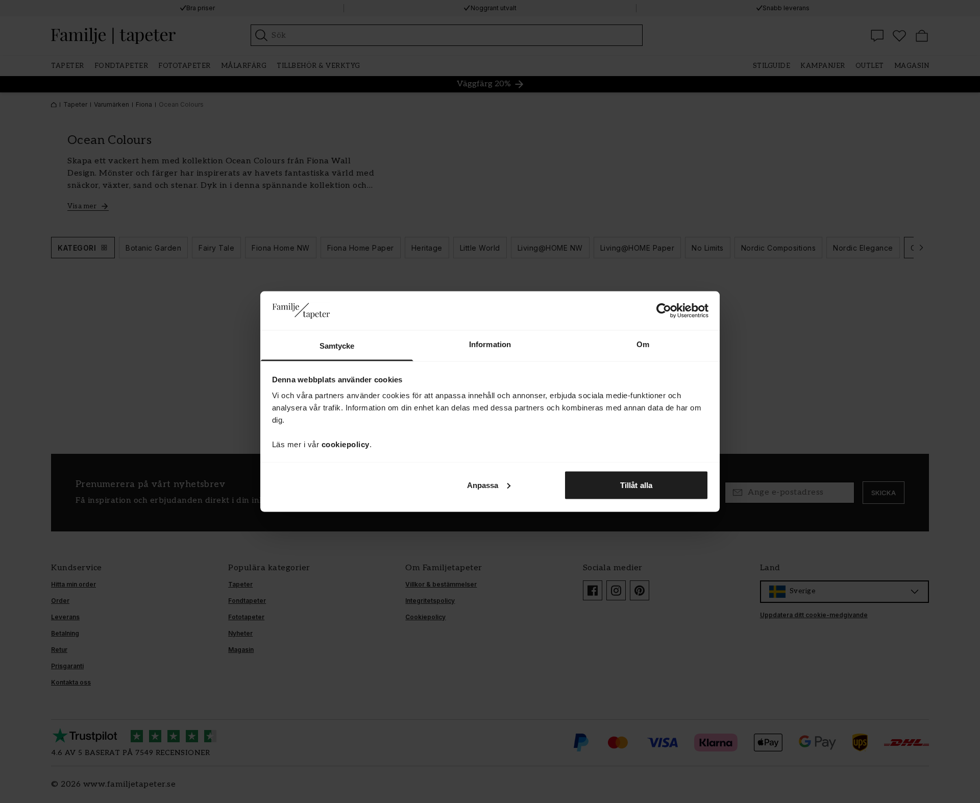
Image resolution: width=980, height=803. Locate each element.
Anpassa (483, 484)
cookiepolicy (346, 444)
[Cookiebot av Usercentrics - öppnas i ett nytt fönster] (663, 310)
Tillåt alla (636, 484)
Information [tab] (490, 344)
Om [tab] (642, 344)
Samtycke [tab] (337, 346)
